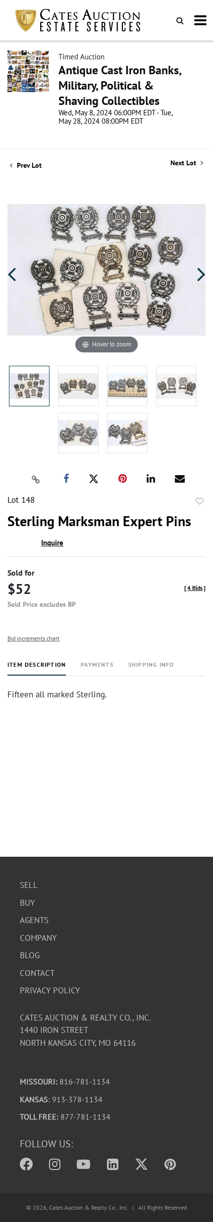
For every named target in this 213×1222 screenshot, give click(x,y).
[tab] (36, 668)
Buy (27, 902)
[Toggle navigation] (200, 20)
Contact (37, 973)
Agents (34, 920)
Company (38, 937)
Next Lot (184, 163)
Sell (29, 885)
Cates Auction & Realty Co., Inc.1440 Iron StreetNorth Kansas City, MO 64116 (85, 1030)
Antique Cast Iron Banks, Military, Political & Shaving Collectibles (119, 85)
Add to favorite (200, 501)
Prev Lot (28, 165)
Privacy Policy (50, 990)
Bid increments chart (33, 638)
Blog (30, 955)
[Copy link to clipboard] (36, 479)
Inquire (52, 542)
